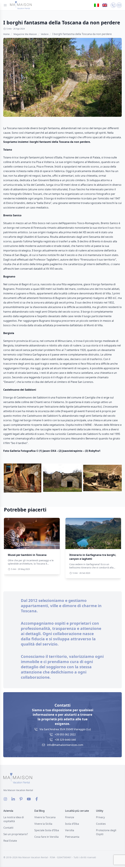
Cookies (101, 824)
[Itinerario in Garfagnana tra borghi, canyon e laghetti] (93, 533)
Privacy (100, 817)
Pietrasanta (72, 837)
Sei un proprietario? (15, 834)
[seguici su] (5, 799)
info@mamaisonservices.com (65, 745)
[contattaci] (113, 5)
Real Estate (10, 840)
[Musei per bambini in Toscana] (32, 533)
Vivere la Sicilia (43, 824)
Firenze (69, 817)
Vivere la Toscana (45, 817)
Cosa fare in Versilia (46, 837)
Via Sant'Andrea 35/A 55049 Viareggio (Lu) (65, 729)
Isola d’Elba (72, 824)
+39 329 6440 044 (65, 739)
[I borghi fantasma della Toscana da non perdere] (21, 5)
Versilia (69, 830)
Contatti (8, 827)
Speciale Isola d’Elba (46, 830)
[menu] (5, 5)
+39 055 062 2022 (65, 734)
